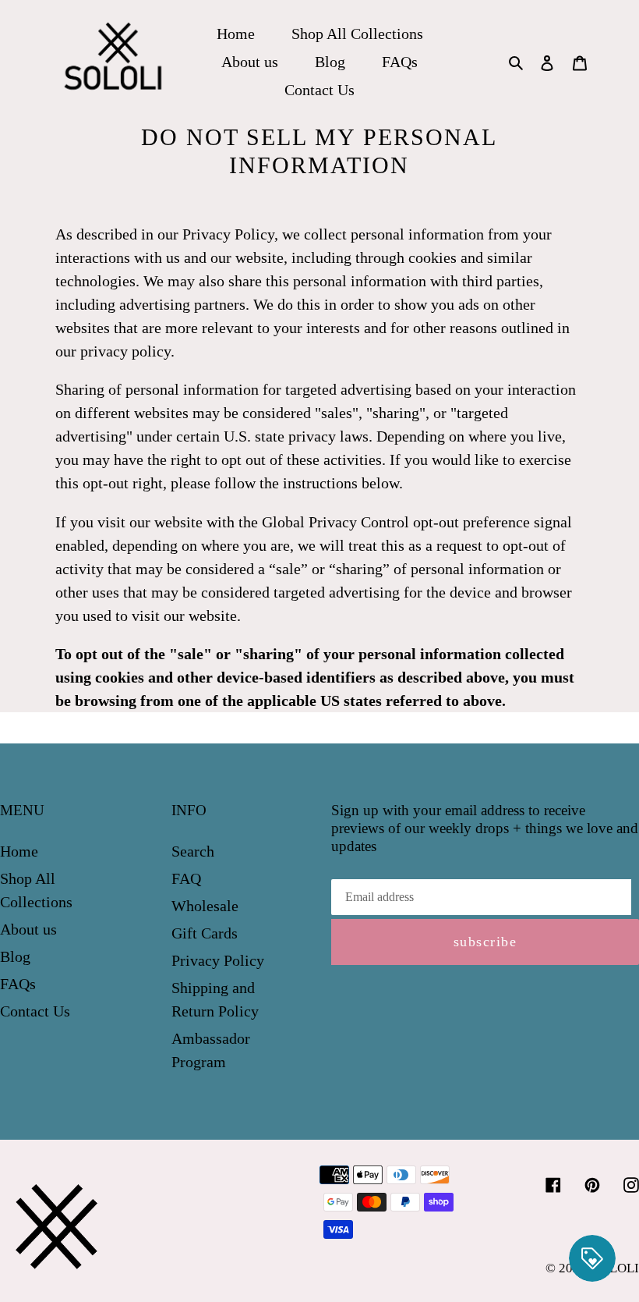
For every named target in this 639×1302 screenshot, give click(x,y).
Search (192, 851)
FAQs (18, 983)
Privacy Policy (217, 960)
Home (19, 851)
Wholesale (204, 905)
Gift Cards (204, 933)
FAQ (186, 878)
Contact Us (35, 1011)
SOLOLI (616, 1268)
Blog (15, 956)
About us (28, 929)
